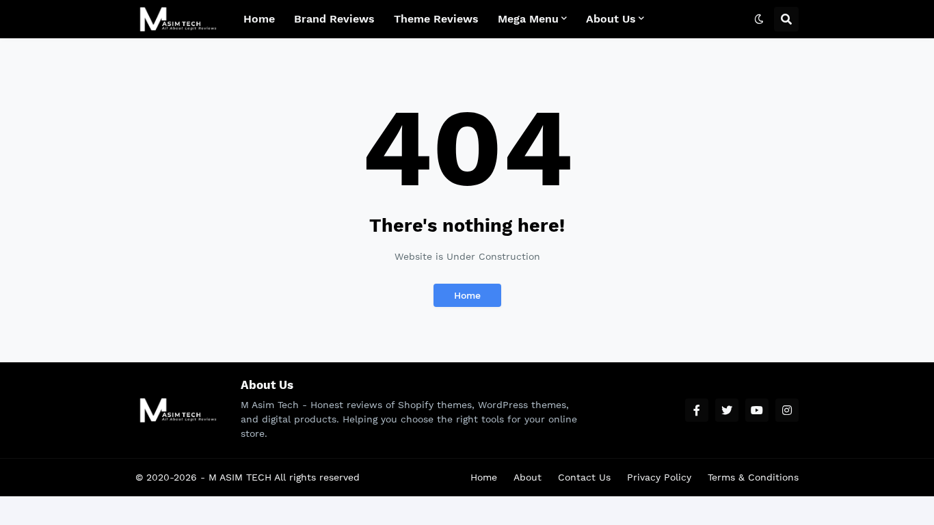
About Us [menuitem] (611, 18)
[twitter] (726, 410)
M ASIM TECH (240, 477)
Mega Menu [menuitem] (528, 18)
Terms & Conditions (753, 477)
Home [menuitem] (259, 18)
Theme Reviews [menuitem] (436, 18)
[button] (759, 19)
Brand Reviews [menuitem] (334, 18)
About (527, 477)
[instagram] (787, 410)
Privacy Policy (659, 477)
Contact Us (584, 477)
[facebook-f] (696, 410)
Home (467, 295)
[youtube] (757, 410)
